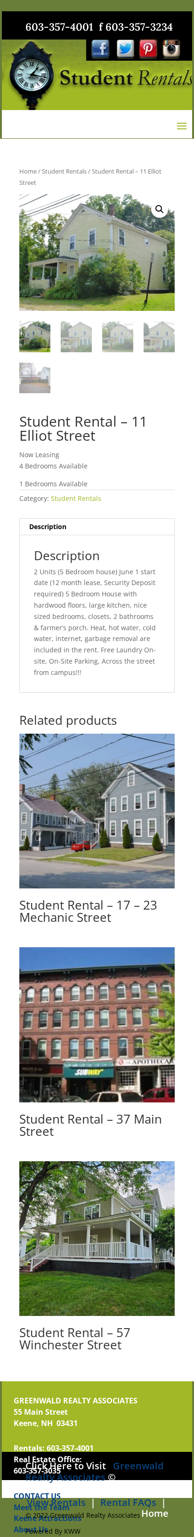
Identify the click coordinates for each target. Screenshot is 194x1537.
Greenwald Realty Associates (94, 1471)
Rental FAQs (127, 1502)
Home (28, 171)
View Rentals (56, 1502)
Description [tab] (47, 526)
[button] (159, 209)
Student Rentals (64, 171)
